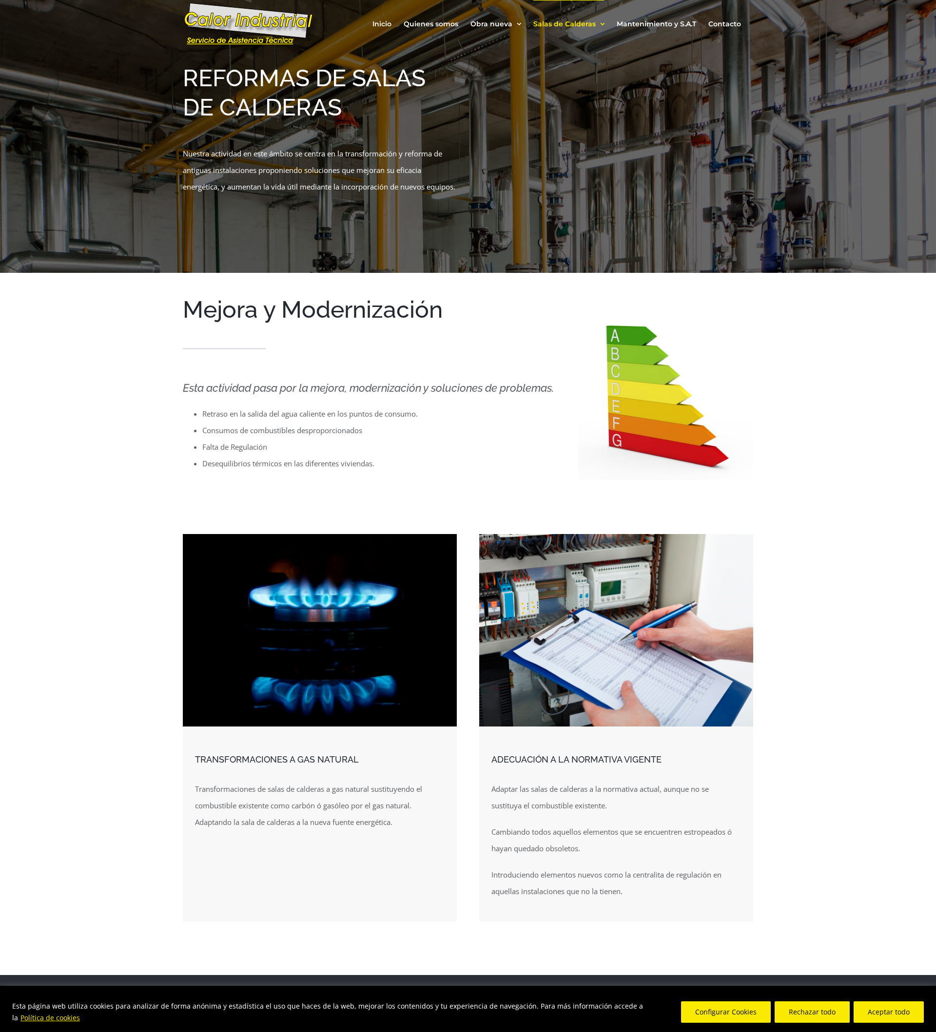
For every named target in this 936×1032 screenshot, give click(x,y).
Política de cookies (50, 1017)
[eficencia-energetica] (665, 309)
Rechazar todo (812, 1011)
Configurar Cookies (726, 1011)
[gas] (320, 537)
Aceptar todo (889, 1011)
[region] (468, 1009)
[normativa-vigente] (616, 537)
